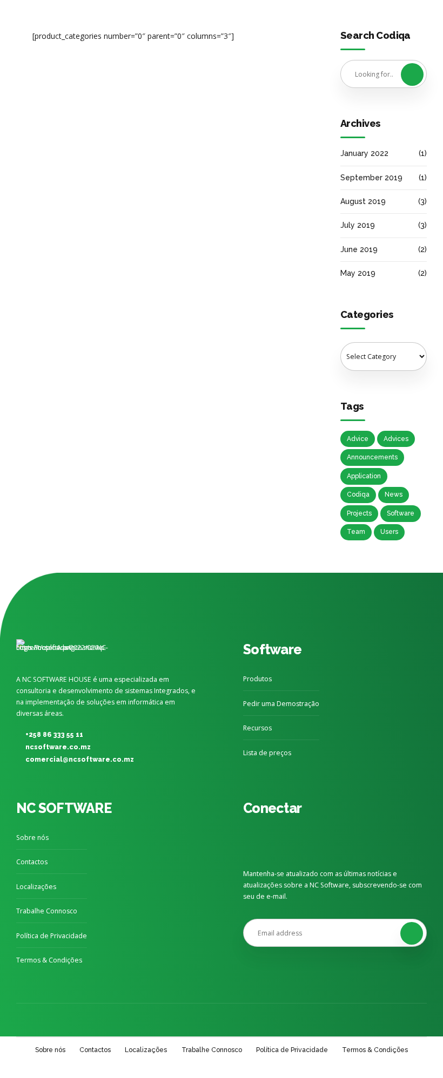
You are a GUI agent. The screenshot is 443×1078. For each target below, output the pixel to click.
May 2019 (357, 273)
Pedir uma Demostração (281, 703)
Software (400, 513)
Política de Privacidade (51, 935)
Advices (396, 439)
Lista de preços (267, 752)
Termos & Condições (49, 960)
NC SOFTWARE (63, 808)
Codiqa (358, 494)
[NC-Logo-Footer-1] (64, 650)
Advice (357, 439)
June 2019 (359, 249)
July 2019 (357, 225)
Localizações (36, 886)
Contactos (32, 861)
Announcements (372, 457)
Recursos (257, 728)
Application (364, 476)
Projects (359, 513)
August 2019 (363, 201)
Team (356, 531)
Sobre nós (32, 837)
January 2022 (364, 153)
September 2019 (371, 177)
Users (389, 531)
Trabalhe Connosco (46, 911)
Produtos (257, 678)
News (393, 494)
